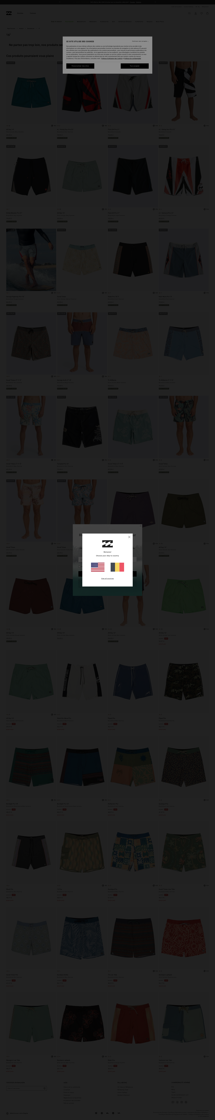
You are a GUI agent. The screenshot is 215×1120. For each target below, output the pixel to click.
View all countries (107, 579)
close (129, 537)
